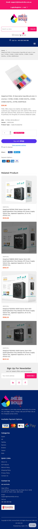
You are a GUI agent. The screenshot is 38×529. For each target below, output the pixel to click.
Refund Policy (5, 467)
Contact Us (4, 475)
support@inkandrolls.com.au (10, 496)
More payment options (19, 145)
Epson (3, 436)
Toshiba (3, 442)
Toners (3, 450)
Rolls (2, 453)
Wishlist (16, 35)
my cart (24, 35)
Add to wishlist (7, 147)
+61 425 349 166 (23, 40)
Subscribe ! (31, 376)
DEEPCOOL (6, 207)
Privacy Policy (5, 473)
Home (3, 50)
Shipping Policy (6, 470)
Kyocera (3, 445)
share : (3, 152)
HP (2, 439)
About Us (4, 462)
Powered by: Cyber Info (20, 526)
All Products (5, 464)
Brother (3, 447)
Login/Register (16, 7)
